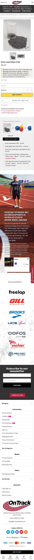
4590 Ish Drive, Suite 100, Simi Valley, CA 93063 (17, 9)
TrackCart (5, 416)
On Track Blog (6, 461)
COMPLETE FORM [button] (17, 395)
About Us (4, 430)
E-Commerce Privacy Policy (10, 443)
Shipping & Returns (7, 436)
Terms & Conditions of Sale (10, 433)
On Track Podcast (7, 458)
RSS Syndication (7, 464)
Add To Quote (17, 95)
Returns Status (6, 495)
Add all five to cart (11, 139)
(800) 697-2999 (8, 7)
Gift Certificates (7, 423)
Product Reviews (7, 426)
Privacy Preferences (8, 440)
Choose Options (10, 158)
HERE (14, 240)
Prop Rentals (6, 420)
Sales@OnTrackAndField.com (22, 7)
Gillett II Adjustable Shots (9, 113)
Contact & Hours (7, 413)
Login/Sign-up (6, 488)
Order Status (6, 492)
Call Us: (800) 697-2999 (17, 518)
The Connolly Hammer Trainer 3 (11, 111)
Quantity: (4, 90)
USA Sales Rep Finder (8, 474)
